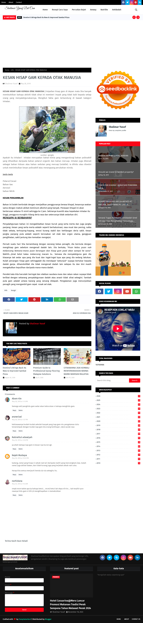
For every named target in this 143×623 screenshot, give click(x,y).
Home (3, 2)
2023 (118, 409)
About (11, 2)
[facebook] (123, 2)
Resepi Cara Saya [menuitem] (60, 10)
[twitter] (127, 2)
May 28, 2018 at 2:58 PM (20, 440)
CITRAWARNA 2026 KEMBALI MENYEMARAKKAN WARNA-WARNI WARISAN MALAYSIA (76, 371)
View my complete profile (117, 130)
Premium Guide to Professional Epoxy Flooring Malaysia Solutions (46, 371)
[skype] (140, 2)
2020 (118, 421)
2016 (118, 438)
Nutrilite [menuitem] (104, 10)
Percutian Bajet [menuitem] (79, 10)
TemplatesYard (25, 619)
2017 (118, 434)
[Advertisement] (71, 41)
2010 (118, 463)
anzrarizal (17, 416)
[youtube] (127, 291)
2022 (118, 413)
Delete (20, 410)
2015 (118, 442)
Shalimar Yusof (11, 84)
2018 (118, 430)
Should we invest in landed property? (116, 172)
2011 (118, 459)
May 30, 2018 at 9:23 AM (20, 484)
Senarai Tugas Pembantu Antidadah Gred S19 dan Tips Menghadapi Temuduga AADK (117, 220)
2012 (118, 455)
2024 (118, 404)
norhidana (17, 481)
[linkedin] (137, 557)
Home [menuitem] (45, 10)
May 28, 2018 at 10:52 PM (20, 458)
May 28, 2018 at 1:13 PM (20, 401)
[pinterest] (136, 2)
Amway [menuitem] (93, 10)
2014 (118, 446)
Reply (14, 410)
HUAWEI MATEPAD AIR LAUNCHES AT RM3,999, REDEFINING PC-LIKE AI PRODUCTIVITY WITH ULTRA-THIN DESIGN (117, 203)
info (12, 70)
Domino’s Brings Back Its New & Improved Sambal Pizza (46, 17)
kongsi (13, 290)
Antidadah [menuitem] (116, 10)
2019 (118, 425)
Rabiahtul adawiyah (22, 437)
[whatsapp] (136, 291)
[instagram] (132, 2)
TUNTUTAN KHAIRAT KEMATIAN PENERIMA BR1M (117, 187)
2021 (118, 417)
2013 (118, 450)
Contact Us (136, 619)
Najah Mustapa (19, 455)
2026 (118, 396)
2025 (118, 400)
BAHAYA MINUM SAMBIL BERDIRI (113, 155)
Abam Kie (17, 398)
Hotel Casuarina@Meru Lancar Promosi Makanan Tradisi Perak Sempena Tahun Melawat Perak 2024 (70, 604)
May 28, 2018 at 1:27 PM (20, 420)
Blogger (48, 619)
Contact (19, 2)
